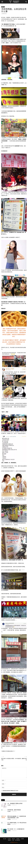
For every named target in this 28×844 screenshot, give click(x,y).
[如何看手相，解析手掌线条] (4, 811)
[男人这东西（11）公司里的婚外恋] (4, 831)
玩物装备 (17, 838)
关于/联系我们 (17, 840)
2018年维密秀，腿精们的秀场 (21, 759)
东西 (13, 840)
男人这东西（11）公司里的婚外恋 (15, 829)
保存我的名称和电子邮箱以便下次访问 (10, 790)
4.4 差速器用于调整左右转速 (14, 803)
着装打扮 (13, 838)
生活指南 (9, 838)
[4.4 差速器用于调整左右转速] (4, 805)
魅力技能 (4, 838)
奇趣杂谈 (3, 6)
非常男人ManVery (14, 842)
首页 (2, 4)
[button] (26, 1)
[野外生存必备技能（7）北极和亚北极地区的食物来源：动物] (4, 818)
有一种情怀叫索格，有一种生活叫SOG (16, 822)
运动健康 (22, 838)
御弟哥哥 (8, 824)
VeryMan (9, 811)
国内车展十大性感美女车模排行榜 (7, 759)
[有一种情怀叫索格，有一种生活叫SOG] (4, 824)
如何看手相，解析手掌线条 (14, 810)
